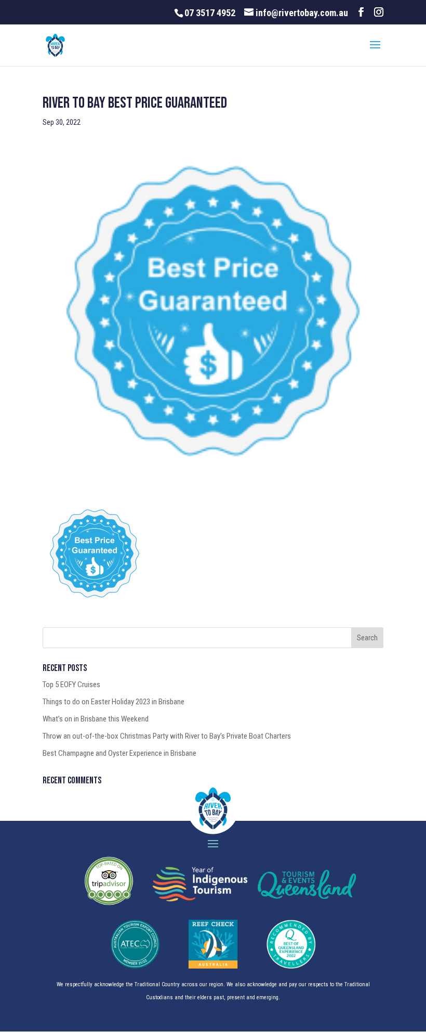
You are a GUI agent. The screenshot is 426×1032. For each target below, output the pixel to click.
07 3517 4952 (209, 12)
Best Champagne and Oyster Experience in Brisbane (119, 753)
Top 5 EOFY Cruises (71, 684)
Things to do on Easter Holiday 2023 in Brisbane (113, 701)
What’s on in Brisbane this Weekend (96, 719)
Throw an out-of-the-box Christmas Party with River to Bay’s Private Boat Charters (167, 736)
